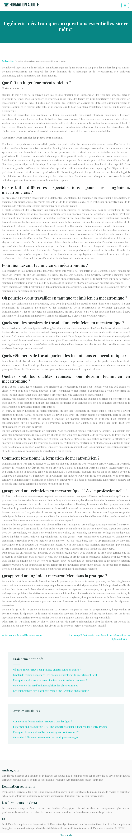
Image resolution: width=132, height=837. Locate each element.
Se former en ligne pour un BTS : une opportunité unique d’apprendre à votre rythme (60, 726)
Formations (9, 61)
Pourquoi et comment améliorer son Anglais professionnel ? (46, 732)
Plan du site (66, 835)
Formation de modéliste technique (23, 635)
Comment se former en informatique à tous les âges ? (42, 721)
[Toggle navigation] (125, 5)
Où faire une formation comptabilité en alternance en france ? (47, 669)
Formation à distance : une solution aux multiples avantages (45, 737)
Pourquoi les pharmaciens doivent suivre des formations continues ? (50, 680)
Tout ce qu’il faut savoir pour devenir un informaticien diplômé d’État (98, 637)
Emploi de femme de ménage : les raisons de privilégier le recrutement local (55, 674)
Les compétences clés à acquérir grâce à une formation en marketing (51, 690)
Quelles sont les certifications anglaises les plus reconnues (45, 685)
